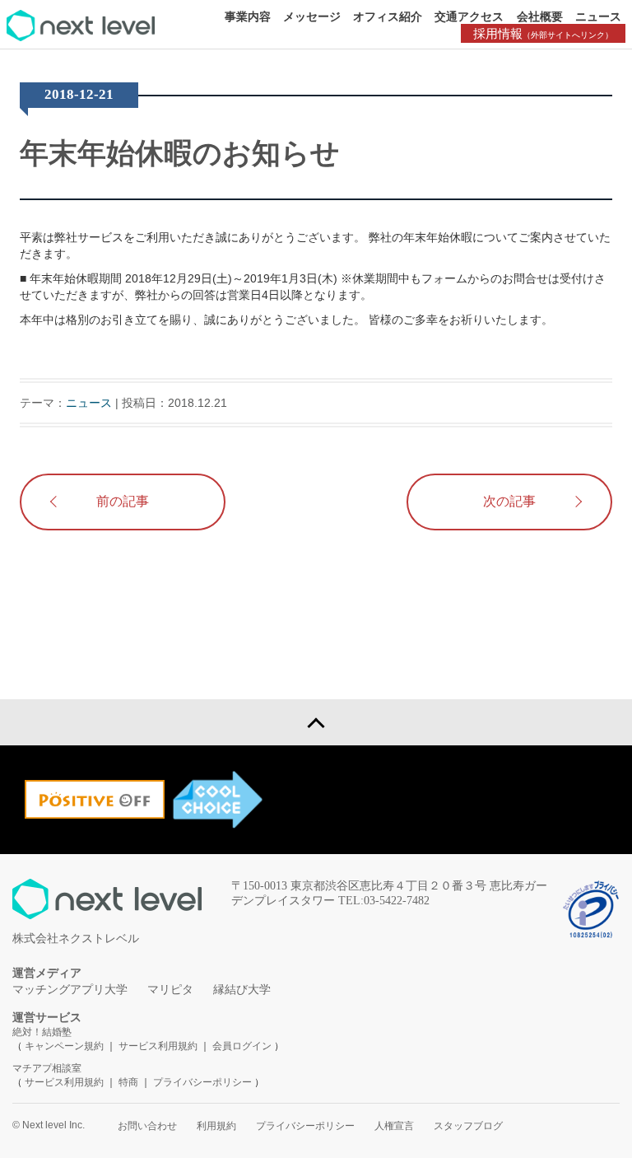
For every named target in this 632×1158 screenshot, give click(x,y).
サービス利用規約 (159, 1046)
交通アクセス (469, 16)
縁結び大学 (242, 989)
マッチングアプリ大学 (70, 989)
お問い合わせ (147, 1126)
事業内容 (248, 16)
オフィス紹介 (387, 16)
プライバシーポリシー (202, 1082)
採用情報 (543, 33)
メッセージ (312, 16)
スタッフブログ (468, 1126)
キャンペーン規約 (64, 1046)
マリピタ (170, 989)
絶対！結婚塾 (42, 1032)
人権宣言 (394, 1126)
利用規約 (216, 1126)
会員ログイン (242, 1046)
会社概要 (540, 16)
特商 (128, 1082)
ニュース (598, 16)
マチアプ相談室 (46, 1068)
